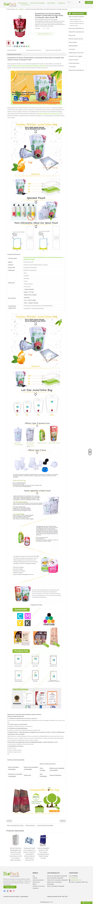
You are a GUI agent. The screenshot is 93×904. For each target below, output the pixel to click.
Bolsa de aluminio (30, 825)
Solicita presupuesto (9, 887)
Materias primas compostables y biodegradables (78, 70)
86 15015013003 (74, 878)
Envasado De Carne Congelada (75, 56)
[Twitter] (7, 891)
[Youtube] (11, 891)
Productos (35, 878)
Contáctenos (35, 888)
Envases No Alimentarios (74, 63)
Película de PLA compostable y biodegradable (78, 31)
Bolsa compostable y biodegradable (55, 878)
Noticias (34, 884)
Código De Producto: (51, 50)
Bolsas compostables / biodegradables (77, 16)
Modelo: (9, 50)
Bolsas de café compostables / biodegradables (78, 28)
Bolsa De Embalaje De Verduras (76, 21)
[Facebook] (4, 891)
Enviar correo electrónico (44, 33)
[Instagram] (14, 891)
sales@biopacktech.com (76, 880)
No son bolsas (72, 49)
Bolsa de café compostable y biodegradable (57, 876)
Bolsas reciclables (73, 42)
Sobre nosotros (36, 882)
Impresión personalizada (38, 880)
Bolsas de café (72, 35)
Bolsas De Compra (74, 25)
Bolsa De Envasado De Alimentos (77, 23)
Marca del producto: (31, 50)
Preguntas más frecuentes (39, 886)
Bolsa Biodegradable (73, 45)
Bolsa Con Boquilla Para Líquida (15, 825)
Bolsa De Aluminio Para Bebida (45, 825)
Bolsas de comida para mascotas (76, 38)
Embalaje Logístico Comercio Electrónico (77, 52)
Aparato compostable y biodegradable (55, 886)
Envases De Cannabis (73, 59)
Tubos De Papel (72, 66)
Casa (34, 876)
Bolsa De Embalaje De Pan (75, 19)
